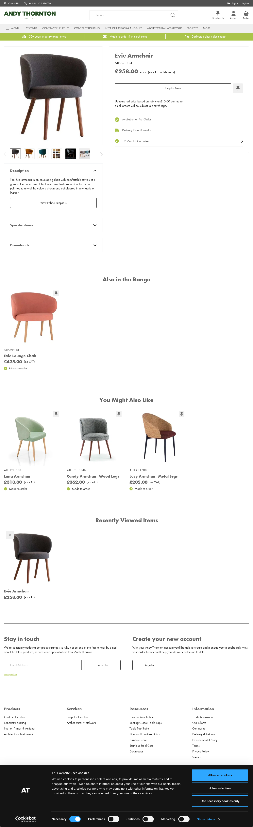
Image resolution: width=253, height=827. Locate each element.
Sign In (235, 3)
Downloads (19, 245)
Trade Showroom (202, 717)
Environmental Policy (204, 740)
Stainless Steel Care (141, 746)
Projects (192, 28)
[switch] (113, 819)
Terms (196, 746)
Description (19, 170)
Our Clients (199, 723)
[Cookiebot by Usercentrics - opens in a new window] (25, 819)
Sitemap (197, 757)
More (206, 28)
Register (245, 3)
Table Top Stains (139, 728)
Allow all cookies (220, 775)
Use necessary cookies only (220, 801)
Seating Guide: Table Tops (145, 723)
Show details (206, 819)
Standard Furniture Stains (144, 734)
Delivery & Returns (203, 734)
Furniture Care (138, 740)
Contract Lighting (87, 28)
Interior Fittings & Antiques (123, 28)
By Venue (31, 28)
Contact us (198, 728)
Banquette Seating (15, 723)
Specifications (21, 225)
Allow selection (220, 788)
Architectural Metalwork (164, 28)
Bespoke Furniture (78, 717)
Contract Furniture (55, 28)
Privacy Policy (10, 674)
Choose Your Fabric (141, 717)
